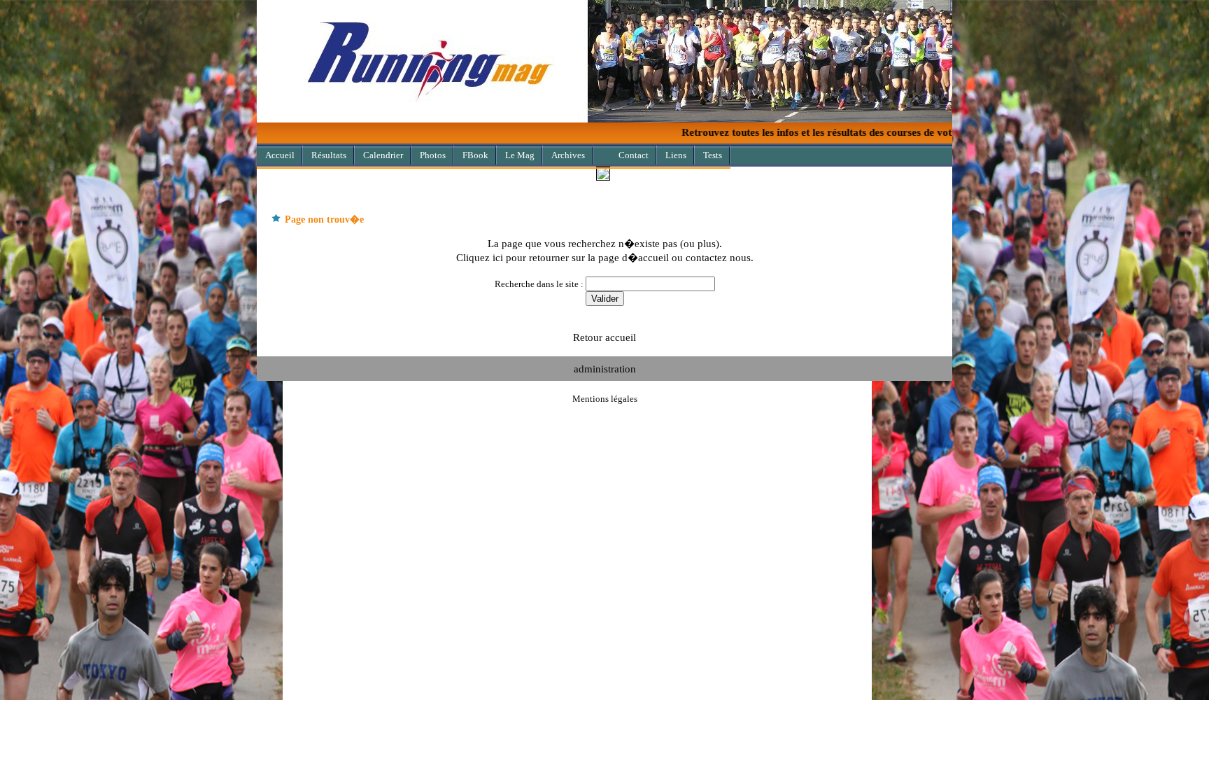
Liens (675, 155)
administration (605, 369)
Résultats (328, 155)
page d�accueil (633, 257)
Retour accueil (604, 337)
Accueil (280, 155)
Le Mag (520, 155)
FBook (475, 155)
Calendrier (383, 155)
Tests (712, 155)
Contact (633, 155)
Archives (568, 155)
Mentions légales (604, 398)
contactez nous (718, 257)
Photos (433, 155)
